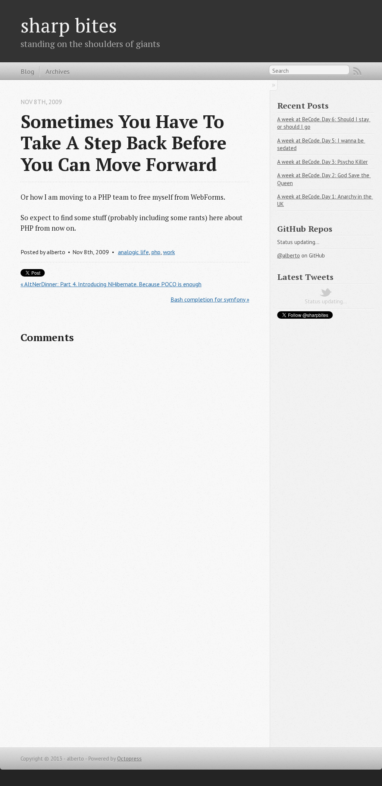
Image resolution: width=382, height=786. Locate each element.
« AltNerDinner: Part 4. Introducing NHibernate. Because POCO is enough (111, 284)
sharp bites (69, 25)
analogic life (133, 252)
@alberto (288, 255)
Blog (27, 71)
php (155, 252)
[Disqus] (135, 447)
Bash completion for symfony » (209, 299)
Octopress (129, 758)
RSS (357, 71)
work (169, 252)
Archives (58, 71)
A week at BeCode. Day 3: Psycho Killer (322, 161)
